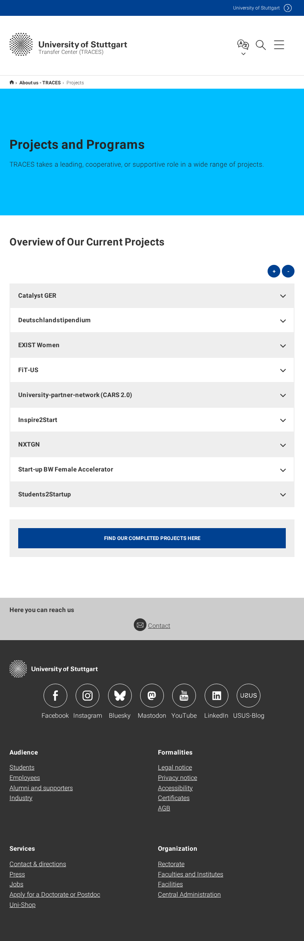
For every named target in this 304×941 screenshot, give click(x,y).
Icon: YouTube (184, 695)
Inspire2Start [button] (37, 419)
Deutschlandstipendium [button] (54, 320)
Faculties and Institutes (190, 874)
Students (22, 767)
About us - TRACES (40, 82)
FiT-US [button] (28, 369)
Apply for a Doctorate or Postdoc (55, 894)
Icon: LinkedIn (216, 695)
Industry (21, 797)
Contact (159, 625)
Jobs (16, 884)
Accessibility (175, 787)
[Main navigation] (279, 44)
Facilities (170, 884)
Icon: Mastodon (152, 695)
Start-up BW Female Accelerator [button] (65, 469)
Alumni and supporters (41, 787)
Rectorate (171, 863)
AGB (164, 808)
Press (17, 874)
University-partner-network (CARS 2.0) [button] (75, 394)
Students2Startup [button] (44, 494)
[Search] (260, 44)
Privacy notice (177, 777)
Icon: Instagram (87, 695)
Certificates (174, 797)
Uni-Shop (23, 904)
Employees (25, 777)
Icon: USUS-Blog (248, 695)
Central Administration (189, 894)
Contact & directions (38, 863)
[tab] (152, 295)
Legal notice (175, 767)
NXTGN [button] (29, 444)
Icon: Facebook (55, 695)
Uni (256, 8)
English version (12, 82)
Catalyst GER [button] (37, 295)
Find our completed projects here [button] (152, 538)
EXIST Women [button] (39, 344)
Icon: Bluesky (120, 695)
